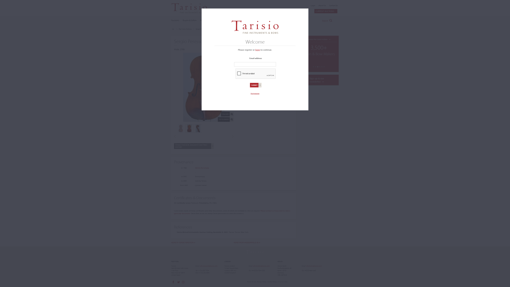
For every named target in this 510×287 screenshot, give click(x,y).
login (257, 49)
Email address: (255, 58)
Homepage (255, 93)
